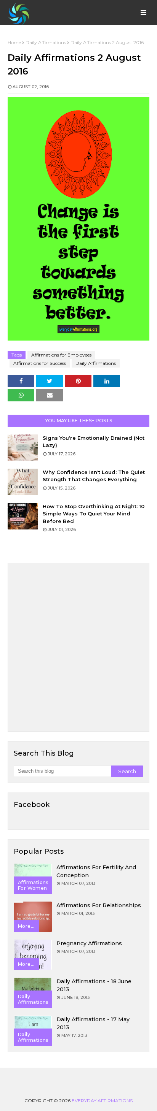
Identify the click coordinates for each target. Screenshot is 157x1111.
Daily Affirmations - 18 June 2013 (93, 985)
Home (14, 42)
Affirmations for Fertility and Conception (96, 871)
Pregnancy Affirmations (89, 943)
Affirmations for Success (39, 363)
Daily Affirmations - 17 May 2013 (93, 1023)
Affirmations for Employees (61, 355)
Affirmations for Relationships (98, 905)
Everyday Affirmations (102, 1100)
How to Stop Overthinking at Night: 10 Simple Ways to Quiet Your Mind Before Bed (93, 513)
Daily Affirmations (46, 42)
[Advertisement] (78, 647)
